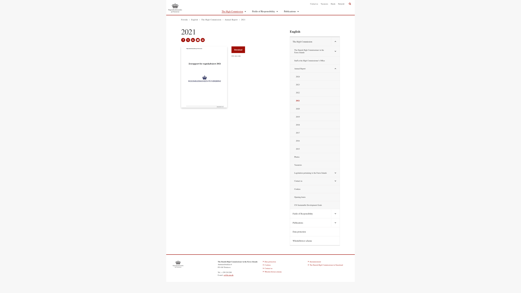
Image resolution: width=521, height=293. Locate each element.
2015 (298, 149)
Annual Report (300, 68)
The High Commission (232, 11)
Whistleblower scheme (302, 240)
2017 (298, 132)
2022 (298, 92)
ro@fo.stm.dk (229, 275)
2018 (298, 124)
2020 (298, 108)
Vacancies (324, 4)
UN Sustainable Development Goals (308, 205)
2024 (298, 76)
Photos (296, 157)
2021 (298, 100)
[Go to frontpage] (175, 4)
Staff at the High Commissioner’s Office (309, 60)
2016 (298, 140)
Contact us (314, 4)
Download (238, 49)
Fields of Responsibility (263, 11)
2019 (298, 116)
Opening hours (300, 197)
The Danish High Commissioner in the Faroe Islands (309, 51)
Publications (290, 11)
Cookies (297, 189)
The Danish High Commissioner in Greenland (326, 265)
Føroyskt (341, 4)
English (295, 31)
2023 (298, 84)
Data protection (299, 231)
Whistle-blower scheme (273, 271)
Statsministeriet (315, 261)
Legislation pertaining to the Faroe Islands (310, 173)
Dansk (333, 4)
